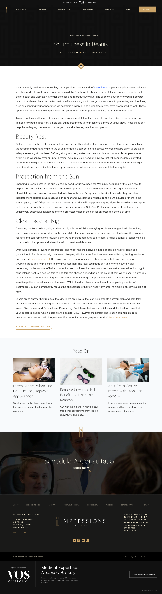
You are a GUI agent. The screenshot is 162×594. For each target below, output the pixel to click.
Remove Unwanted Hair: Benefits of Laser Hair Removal (78, 395)
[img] (81, 2)
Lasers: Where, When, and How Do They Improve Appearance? (32, 391)
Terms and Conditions (141, 557)
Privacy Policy (129, 557)
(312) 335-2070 (20, 533)
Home (72, 35)
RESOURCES (109, 9)
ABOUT (128, 9)
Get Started (148, 9)
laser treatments (118, 317)
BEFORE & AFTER (64, 9)
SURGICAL (42, 9)
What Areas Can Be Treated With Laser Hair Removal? (124, 391)
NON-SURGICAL (21, 9)
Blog (77, 35)
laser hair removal (39, 259)
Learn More (92, 2)
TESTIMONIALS (87, 9)
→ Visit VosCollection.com (143, 574)
